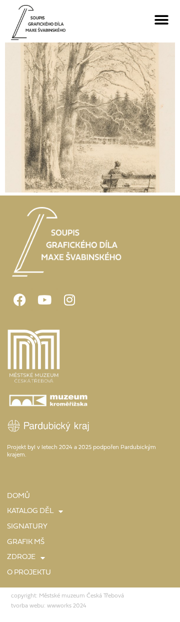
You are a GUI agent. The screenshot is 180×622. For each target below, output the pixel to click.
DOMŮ (18, 496)
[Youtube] (44, 299)
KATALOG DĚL (30, 511)
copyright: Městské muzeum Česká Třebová (67, 596)
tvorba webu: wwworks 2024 (48, 606)
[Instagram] (69, 299)
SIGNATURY (27, 526)
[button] (161, 20)
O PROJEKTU (29, 572)
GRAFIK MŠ (25, 542)
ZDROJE (21, 557)
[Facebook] (19, 299)
